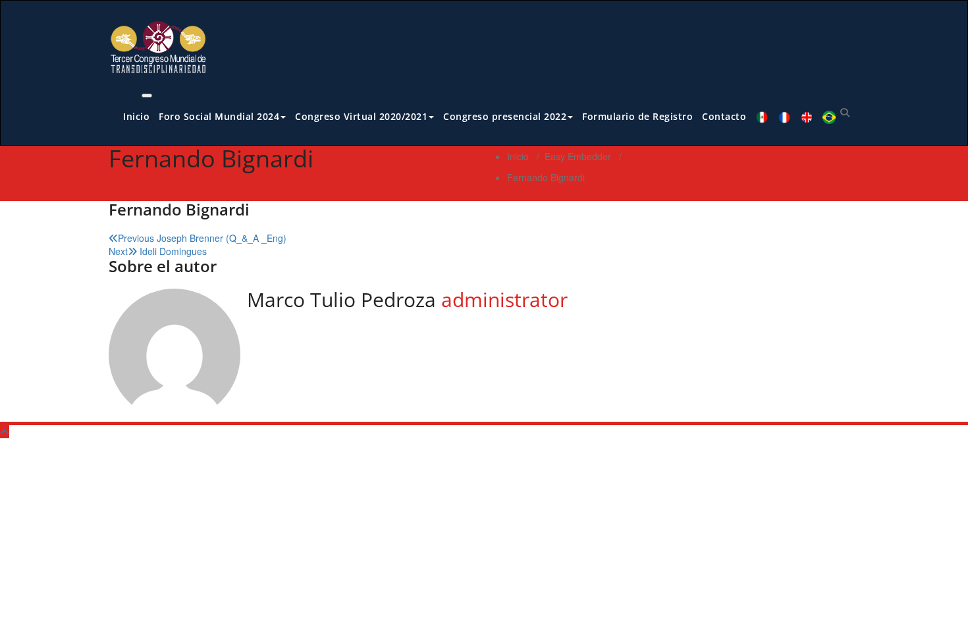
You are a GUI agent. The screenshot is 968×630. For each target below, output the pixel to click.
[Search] (844, 112)
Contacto (724, 116)
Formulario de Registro (637, 116)
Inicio (136, 116)
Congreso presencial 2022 (504, 116)
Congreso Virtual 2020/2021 (361, 116)
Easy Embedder (578, 156)
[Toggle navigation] (147, 96)
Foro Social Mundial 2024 (219, 116)
